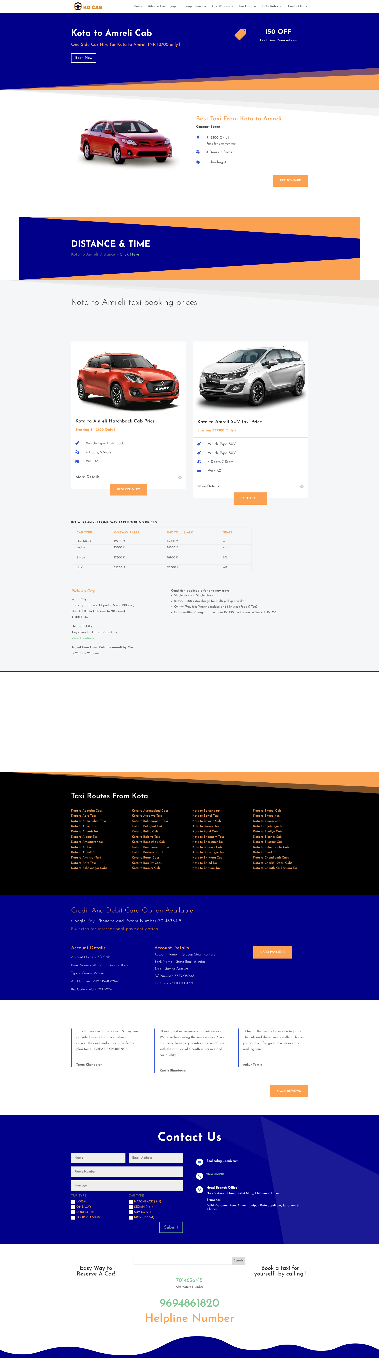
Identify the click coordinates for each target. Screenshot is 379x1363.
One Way (83, 1207)
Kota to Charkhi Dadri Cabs (272, 863)
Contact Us (296, 6)
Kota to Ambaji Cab (85, 847)
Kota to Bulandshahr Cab (271, 847)
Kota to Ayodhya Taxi (147, 815)
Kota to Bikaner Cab (267, 837)
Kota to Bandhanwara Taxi (150, 847)
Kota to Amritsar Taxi (86, 857)
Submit (171, 1227)
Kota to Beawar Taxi (206, 826)
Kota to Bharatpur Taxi (208, 842)
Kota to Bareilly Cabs (147, 863)
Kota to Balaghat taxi (147, 826)
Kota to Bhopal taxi (267, 815)
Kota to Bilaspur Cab (267, 842)
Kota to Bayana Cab (206, 821)
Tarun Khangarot (89, 1064)
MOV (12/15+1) (144, 1217)
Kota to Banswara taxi (147, 852)
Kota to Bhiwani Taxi (206, 868)
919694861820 (215, 1174)
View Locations (83, 638)
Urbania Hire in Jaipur (163, 6)
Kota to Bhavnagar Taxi (208, 852)
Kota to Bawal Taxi (205, 815)
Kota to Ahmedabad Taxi (88, 821)
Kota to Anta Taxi (83, 863)
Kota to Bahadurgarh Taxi (150, 821)
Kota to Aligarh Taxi (85, 831)
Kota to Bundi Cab (266, 852)
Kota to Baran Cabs (145, 857)
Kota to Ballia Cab (145, 831)
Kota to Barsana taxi (206, 810)
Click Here (129, 255)
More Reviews (289, 1091)
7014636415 (189, 1280)
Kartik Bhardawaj (173, 1070)
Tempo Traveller (195, 6)
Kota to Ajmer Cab (84, 826)
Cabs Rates (270, 6)
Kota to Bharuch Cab (207, 847)
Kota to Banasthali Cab (148, 842)
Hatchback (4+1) (147, 1201)
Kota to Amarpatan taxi (87, 842)
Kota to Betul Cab (205, 831)
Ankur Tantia (252, 1064)
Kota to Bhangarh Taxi (208, 837)
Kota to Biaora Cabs (267, 821)
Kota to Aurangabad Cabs (150, 810)
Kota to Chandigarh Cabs (271, 857)
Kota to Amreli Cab (84, 852)
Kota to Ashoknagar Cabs (89, 868)
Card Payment (272, 952)
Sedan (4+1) (143, 1207)
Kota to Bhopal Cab (267, 810)
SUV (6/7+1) (142, 1212)
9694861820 (189, 1303)
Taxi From (245, 6)
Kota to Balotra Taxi (146, 837)
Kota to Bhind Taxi (205, 863)
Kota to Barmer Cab (146, 868)
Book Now (83, 58)
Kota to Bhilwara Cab (207, 857)
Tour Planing (88, 1217)
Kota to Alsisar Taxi (84, 837)
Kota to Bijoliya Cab (267, 831)
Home (138, 6)
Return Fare (290, 180)
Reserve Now (128, 489)
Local (81, 1201)
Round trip (85, 1212)
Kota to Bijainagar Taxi (269, 826)
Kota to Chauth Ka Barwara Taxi (276, 868)
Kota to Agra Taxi (83, 815)
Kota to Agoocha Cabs (87, 810)
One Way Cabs (222, 6)
